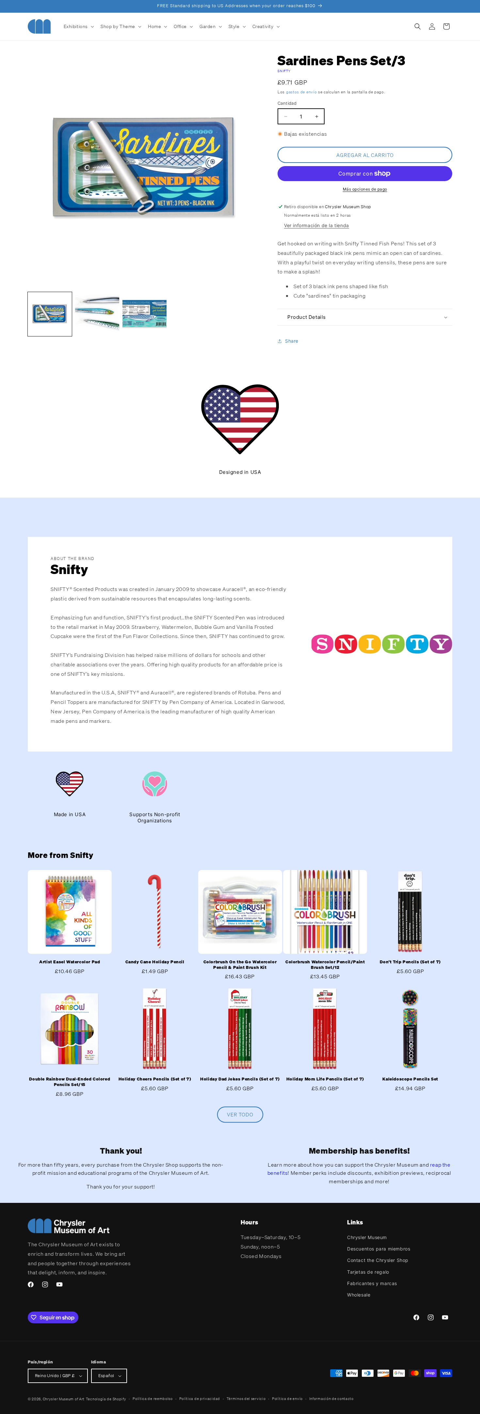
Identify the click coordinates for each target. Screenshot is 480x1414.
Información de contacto (331, 1398)
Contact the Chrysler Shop (377, 1260)
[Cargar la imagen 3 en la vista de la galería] (144, 314)
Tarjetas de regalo (368, 1272)
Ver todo (240, 1114)
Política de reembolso (153, 1398)
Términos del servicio (246, 1398)
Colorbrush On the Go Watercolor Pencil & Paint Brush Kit (240, 964)
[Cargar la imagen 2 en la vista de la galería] (97, 314)
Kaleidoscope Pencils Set (410, 1079)
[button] (78, 26)
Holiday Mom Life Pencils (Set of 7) (325, 1079)
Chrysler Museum (367, 1237)
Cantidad (287, 103)
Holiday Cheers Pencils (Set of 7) (155, 1079)
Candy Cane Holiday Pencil (154, 962)
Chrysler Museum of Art (64, 1399)
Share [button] (291, 341)
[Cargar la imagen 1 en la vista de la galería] (50, 314)
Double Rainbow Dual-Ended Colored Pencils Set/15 (69, 1082)
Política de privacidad (199, 1398)
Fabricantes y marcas (372, 1283)
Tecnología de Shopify (106, 1399)
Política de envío (287, 1398)
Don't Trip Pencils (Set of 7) (410, 962)
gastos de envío (301, 91)
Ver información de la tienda (316, 225)
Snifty (284, 71)
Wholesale (358, 1294)
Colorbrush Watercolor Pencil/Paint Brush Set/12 (325, 964)
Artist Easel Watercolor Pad (69, 962)
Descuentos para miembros (378, 1248)
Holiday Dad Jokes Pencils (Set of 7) (240, 1079)
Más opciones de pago (365, 189)
